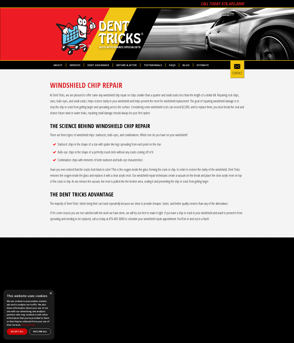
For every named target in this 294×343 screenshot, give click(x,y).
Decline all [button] (40, 331)
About (57, 65)
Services (75, 65)
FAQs (172, 65)
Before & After (126, 65)
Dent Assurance (98, 65)
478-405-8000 (116, 219)
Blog (186, 65)
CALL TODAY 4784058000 (222, 3)
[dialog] (28, 315)
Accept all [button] (17, 331)
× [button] (50, 293)
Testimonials (153, 65)
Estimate (203, 65)
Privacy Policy (28, 324)
